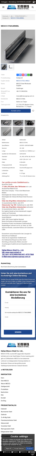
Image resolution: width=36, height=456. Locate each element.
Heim (2, 378)
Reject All (8, 448)
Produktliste (4, 389)
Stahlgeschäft (5, 386)
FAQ (2, 395)
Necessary (8, 452)
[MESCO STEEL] (18, 7)
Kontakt (3, 398)
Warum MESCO (5, 383)
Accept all (29, 448)
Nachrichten (4, 392)
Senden (18, 332)
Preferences (24, 452)
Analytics (15, 452)
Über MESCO (5, 381)
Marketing (32, 452)
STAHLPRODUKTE (20, 16)
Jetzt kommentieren (20, 266)
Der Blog (3, 401)
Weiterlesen (7, 370)
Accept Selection (19, 448)
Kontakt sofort (16, 111)
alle (12, 16)
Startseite (5, 16)
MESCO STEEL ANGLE (23, 81)
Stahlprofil (5, 18)
